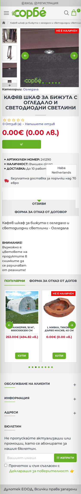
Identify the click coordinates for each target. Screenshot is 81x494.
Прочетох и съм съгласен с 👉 (41, 468)
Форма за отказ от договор (41, 212)
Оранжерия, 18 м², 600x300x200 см (22, 329)
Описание (39, 196)
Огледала (30, 89)
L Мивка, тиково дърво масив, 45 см (59, 329)
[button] (25, 55)
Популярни (14, 281)
